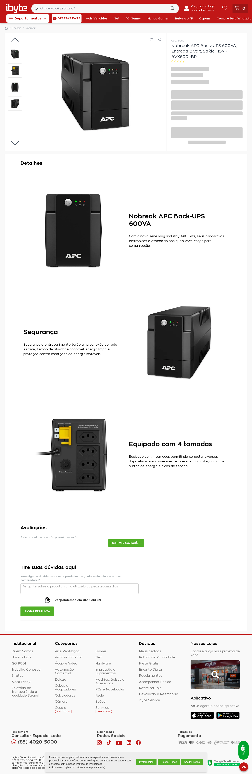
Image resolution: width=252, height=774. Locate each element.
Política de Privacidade (157, 657)
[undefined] (95, 92)
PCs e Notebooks (109, 689)
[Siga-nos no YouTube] (119, 743)
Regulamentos (150, 675)
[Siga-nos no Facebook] (138, 743)
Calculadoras (65, 695)
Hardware (103, 663)
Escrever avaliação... (126, 543)
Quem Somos (22, 651)
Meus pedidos (150, 651)
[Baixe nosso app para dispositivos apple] (202, 715)
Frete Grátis (149, 663)
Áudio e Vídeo (66, 663)
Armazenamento (68, 657)
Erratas (17, 675)
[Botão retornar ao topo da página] (243, 767)
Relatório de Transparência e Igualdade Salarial (25, 692)
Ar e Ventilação (67, 651)
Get (98, 657)
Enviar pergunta (37, 611)
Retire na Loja (150, 688)
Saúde (100, 701)
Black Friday (21, 682)
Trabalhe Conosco (26, 669)
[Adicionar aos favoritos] (151, 40)
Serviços (102, 707)
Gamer (100, 651)
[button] (15, 54)
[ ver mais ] (63, 711)
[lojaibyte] (6, 28)
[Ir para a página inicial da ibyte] (16, 8)
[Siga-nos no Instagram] (100, 743)
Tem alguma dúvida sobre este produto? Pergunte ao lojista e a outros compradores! (70, 578)
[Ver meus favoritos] (224, 8)
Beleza (60, 679)
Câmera (61, 701)
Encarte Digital (150, 669)
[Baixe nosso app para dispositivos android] (228, 715)
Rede (99, 695)
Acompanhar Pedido (155, 682)
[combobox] (105, 8)
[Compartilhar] (159, 40)
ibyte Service (149, 700)
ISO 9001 (18, 663)
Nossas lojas (21, 657)
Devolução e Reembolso (158, 694)
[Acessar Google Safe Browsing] (224, 763)
